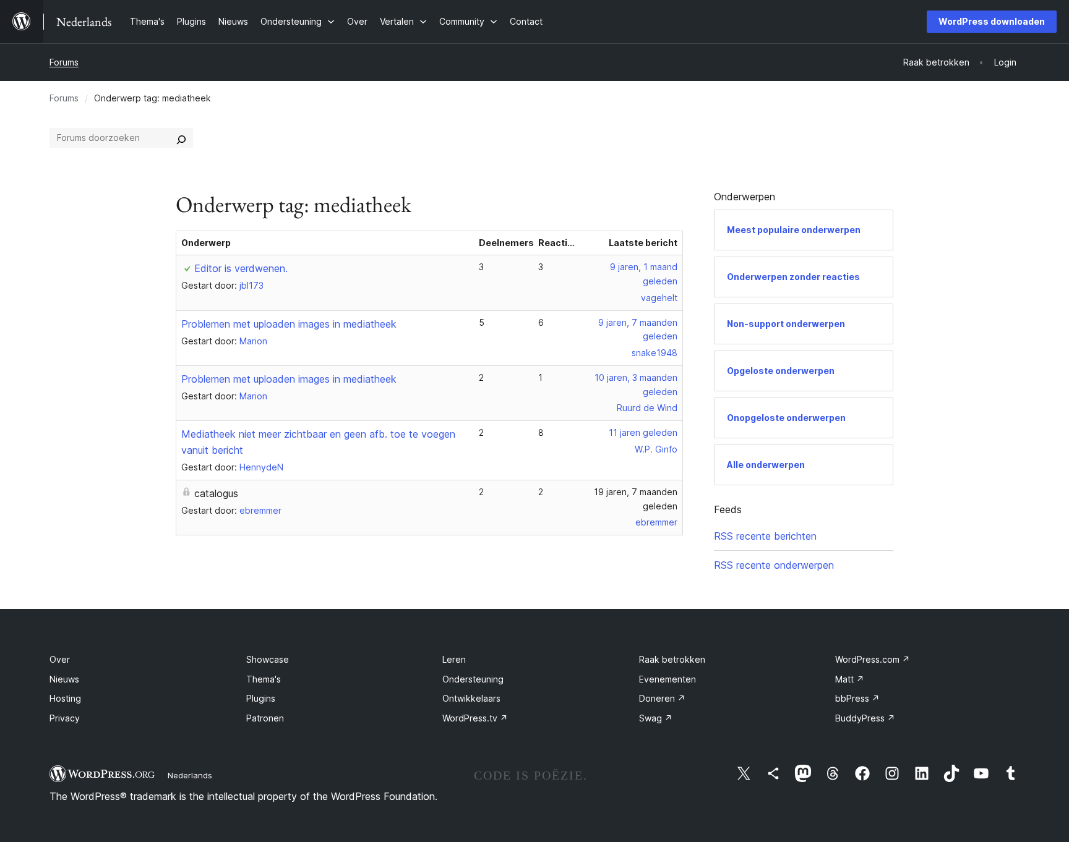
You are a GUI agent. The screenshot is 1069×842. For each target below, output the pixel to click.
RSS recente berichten (765, 536)
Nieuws (64, 679)
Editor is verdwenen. (241, 268)
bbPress (857, 698)
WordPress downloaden (991, 21)
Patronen (265, 718)
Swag (655, 718)
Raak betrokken (672, 659)
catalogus (216, 493)
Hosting (65, 698)
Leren (454, 659)
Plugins (260, 698)
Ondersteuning (473, 679)
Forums (64, 62)
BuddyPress (865, 718)
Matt (849, 679)
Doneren (662, 698)
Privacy (64, 718)
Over (59, 659)
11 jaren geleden (643, 432)
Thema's (263, 679)
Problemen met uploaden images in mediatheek (289, 324)
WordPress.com (872, 659)
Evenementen (667, 679)
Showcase (267, 659)
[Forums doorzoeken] (181, 138)
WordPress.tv (475, 718)
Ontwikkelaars (471, 698)
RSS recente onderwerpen (774, 565)
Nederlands (190, 775)
